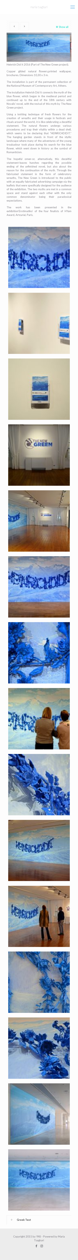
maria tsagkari (39, 7)
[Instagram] (42, 1246)
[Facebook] (36, 1246)
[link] (39, 1220)
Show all (63, 26)
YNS (38, 1236)
